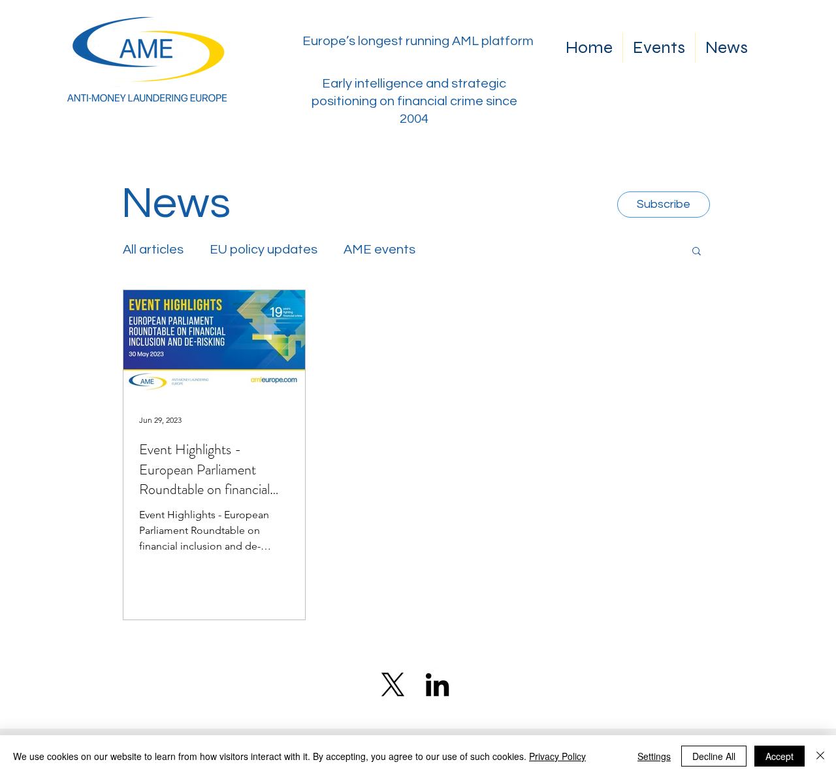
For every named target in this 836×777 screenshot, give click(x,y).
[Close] (820, 756)
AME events (379, 249)
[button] (696, 252)
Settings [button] (654, 756)
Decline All (713, 756)
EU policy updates (263, 249)
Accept (779, 756)
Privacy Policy (557, 756)
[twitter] (393, 684)
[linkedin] (437, 684)
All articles (153, 249)
